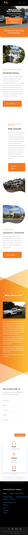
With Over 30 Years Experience (14, 10)
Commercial (12, 502)
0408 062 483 (15, 449)
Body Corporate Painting (6, 510)
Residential (12, 493)
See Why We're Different (14, 21)
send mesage (20, 435)
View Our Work (10, 104)
